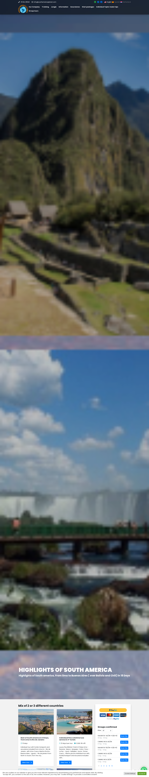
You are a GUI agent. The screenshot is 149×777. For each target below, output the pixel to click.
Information (63, 7)
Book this (124, 736)
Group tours (33, 11)
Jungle (53, 7)
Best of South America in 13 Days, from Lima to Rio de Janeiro (35, 739)
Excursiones (75, 7)
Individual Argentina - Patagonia (74, 670)
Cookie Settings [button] (130, 773)
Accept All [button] (142, 773)
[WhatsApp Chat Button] (144, 770)
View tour (26, 762)
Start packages (88, 7)
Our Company (34, 7)
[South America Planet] (23, 9)
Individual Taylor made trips (107, 7)
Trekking (45, 7)
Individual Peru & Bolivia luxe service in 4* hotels (71, 739)
